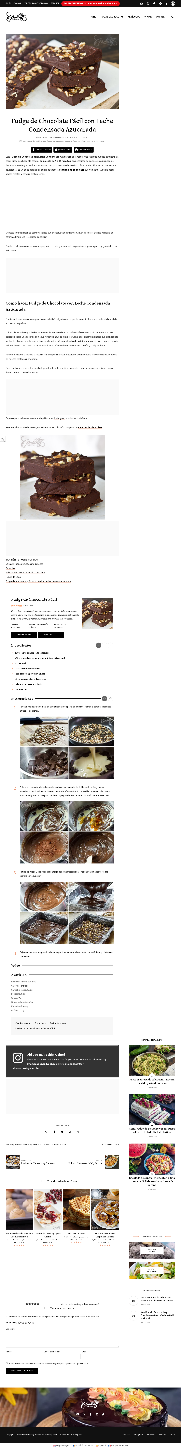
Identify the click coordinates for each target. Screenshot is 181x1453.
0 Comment (84, 137)
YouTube (126, 1434)
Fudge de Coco (13, 577)
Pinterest (160, 3)
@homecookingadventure (41, 1064)
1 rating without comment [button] (86, 1304)
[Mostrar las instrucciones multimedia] (104, 698)
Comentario (11, 1329)
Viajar (148, 17)
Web (84, 1352)
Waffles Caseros (76, 1233)
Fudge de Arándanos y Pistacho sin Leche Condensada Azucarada (38, 581)
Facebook (151, 1434)
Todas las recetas (112, 17)
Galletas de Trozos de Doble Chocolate (25, 573)
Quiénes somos (13, 3)
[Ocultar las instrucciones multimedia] (110, 698)
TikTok (167, 3)
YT (141, 3)
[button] (12, 606)
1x (98, 645)
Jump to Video (64, 149)
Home (93, 17)
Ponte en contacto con (36, 3)
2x (104, 645)
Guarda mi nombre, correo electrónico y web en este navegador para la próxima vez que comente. (48, 1363)
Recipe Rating (11, 1322)
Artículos (134, 17)
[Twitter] (62, 1132)
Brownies (10, 568)
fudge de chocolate (73, 170)
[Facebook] (54, 1132)
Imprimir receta (85, 149)
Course (160, 17)
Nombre (9, 1352)
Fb (154, 3)
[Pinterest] (70, 1132)
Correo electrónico (52, 1352)
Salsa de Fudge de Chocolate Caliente (24, 564)
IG (148, 3)
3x (110, 645)
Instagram (138, 1434)
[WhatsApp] (78, 1132)
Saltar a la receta (43, 149)
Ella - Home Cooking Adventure (50, 137)
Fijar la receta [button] (51, 634)
